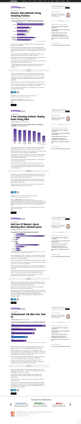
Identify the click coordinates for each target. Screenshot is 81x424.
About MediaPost (19, 412)
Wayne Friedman (15, 18)
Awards (34, 1)
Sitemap (40, 412)
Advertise (63, 1)
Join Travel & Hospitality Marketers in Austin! (60, 45)
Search (48, 1)
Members (40, 1)
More (45, 1)
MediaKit (24, 412)
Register (57, 1)
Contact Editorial (30, 412)
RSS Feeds (36, 412)
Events (29, 1)
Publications (24, 1)
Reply (12, 102)
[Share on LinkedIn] (15, 92)
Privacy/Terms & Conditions (48, 412)
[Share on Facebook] (12, 92)
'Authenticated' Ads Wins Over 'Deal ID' (59, 32)
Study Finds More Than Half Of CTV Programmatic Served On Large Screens (59, 35)
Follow (68, 1)
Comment (14, 105)
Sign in (52, 1)
